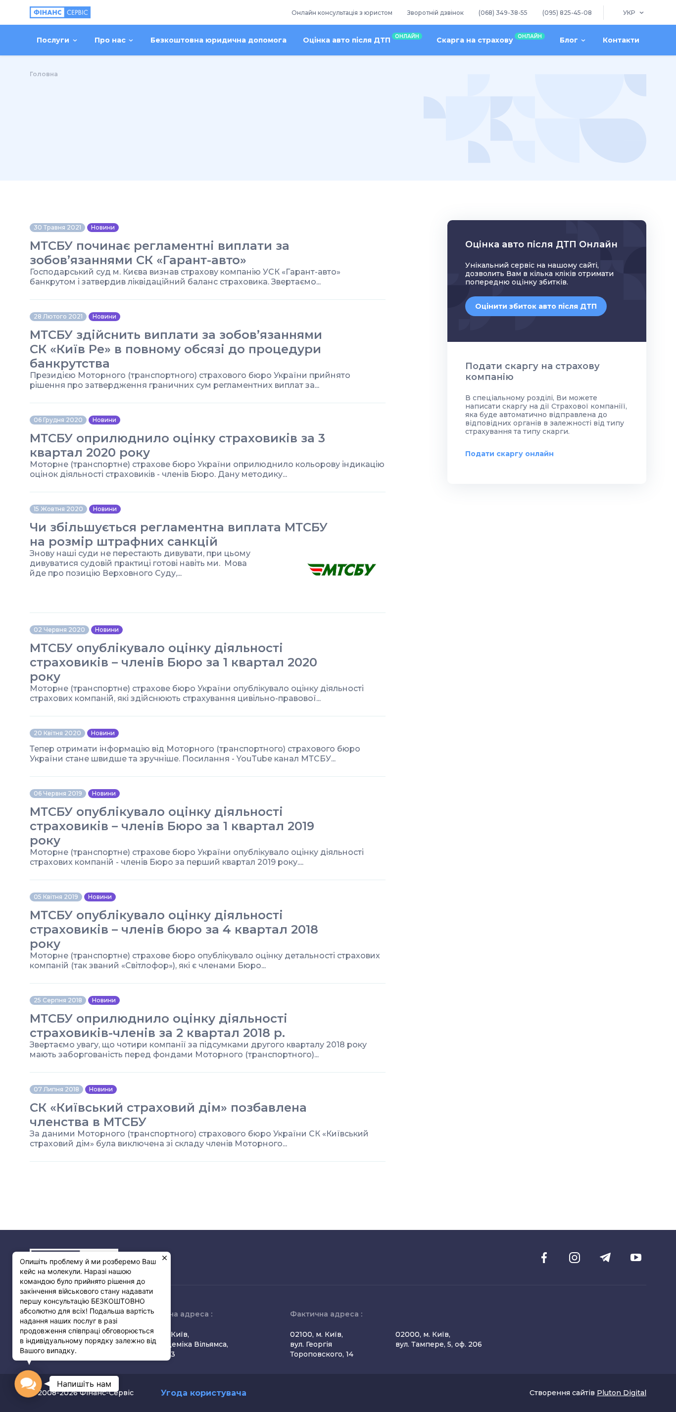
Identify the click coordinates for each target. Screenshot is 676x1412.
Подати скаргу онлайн (509, 453)
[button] (28, 1384)
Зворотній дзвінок (435, 12)
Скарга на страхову (489, 39)
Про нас (110, 40)
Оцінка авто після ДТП (361, 39)
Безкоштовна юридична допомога (218, 40)
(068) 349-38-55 (503, 12)
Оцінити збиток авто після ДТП (536, 306)
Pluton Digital (621, 1392)
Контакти (621, 40)
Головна (44, 74)
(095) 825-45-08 (567, 12)
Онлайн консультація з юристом (341, 12)
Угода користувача (203, 1393)
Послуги (53, 40)
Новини (103, 227)
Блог (569, 40)
